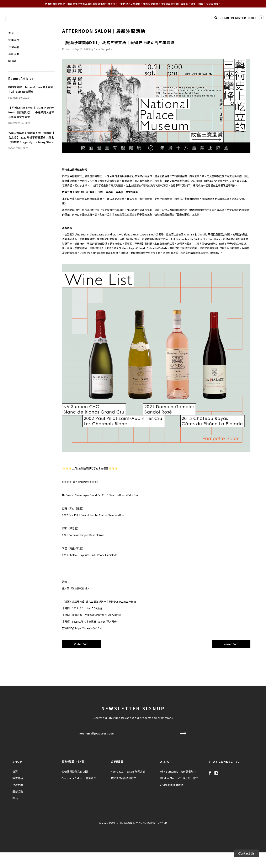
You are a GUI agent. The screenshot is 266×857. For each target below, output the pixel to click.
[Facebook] (210, 772)
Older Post (81, 644)
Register (238, 18)
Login (224, 18)
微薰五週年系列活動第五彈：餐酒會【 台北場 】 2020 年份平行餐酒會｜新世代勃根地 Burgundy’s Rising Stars (31, 137)
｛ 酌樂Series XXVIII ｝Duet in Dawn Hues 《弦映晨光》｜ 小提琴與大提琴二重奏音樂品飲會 (31, 112)
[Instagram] (216, 772)
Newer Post (231, 644)
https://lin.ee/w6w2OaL (88, 628)
